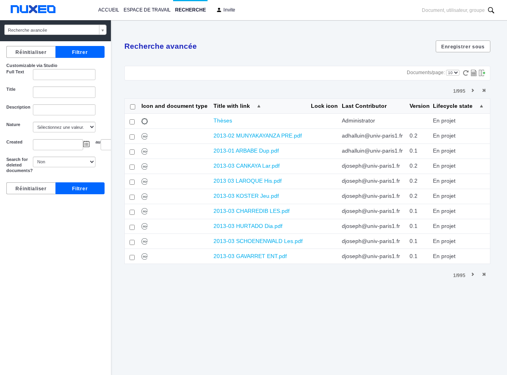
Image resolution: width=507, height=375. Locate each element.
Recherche (190, 10)
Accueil (108, 10)
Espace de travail (147, 10)
